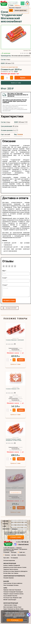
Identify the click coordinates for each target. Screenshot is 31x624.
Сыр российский (7, 595)
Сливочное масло (8, 605)
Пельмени (5, 577)
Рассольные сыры (8, 597)
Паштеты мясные (13, 569)
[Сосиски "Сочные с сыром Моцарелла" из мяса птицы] (15, 429)
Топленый (5, 591)
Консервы (16, 585)
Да (11, 10)
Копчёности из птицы (8, 571)
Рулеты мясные (18, 567)
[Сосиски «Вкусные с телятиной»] (15, 330)
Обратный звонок (23, 544)
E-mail (4, 526)
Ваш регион (6, 529)
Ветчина (5, 573)
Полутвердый (19, 591)
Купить (22, 78)
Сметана (15, 607)
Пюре (4, 585)
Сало (12, 573)
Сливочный (11, 589)
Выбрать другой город (20, 10)
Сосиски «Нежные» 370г (13, 388)
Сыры (5, 588)
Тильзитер (14, 595)
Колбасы (5, 565)
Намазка (16, 573)
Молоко (18, 609)
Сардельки (6, 569)
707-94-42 (22, 542)
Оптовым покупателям (9, 560)
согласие (10, 532)
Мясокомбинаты (22, 555)
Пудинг (5, 609)
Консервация (10, 585)
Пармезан (5, 589)
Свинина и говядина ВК (14, 565)
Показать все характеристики (9, 67)
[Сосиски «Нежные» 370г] (15, 379)
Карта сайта (6, 557)
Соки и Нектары (7, 583)
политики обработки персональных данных (14, 533)
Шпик (9, 573)
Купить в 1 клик (16, 83)
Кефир (21, 609)
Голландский (12, 591)
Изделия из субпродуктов (21, 571)
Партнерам (13, 552)
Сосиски (20, 134)
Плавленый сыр (11, 609)
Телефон (5, 523)
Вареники (11, 577)
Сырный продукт (12, 599)
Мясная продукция (9, 563)
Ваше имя (5, 521)
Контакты (7, 555)
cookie (11, 615)
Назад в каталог (11, 308)
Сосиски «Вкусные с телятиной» (15, 340)
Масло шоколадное (8, 607)
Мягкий (5, 599)
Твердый (5, 593)
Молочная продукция (10, 603)
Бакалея (6, 581)
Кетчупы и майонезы (17, 583)
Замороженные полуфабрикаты (14, 576)
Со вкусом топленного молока (15, 593)
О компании (6, 552)
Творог (19, 607)
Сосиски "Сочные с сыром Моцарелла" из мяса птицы (13, 439)
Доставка (13, 555)
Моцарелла (15, 597)
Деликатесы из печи (8, 567)
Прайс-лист (22, 552)
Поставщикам (14, 557)
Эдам (20, 597)
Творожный (18, 589)
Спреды (15, 605)
